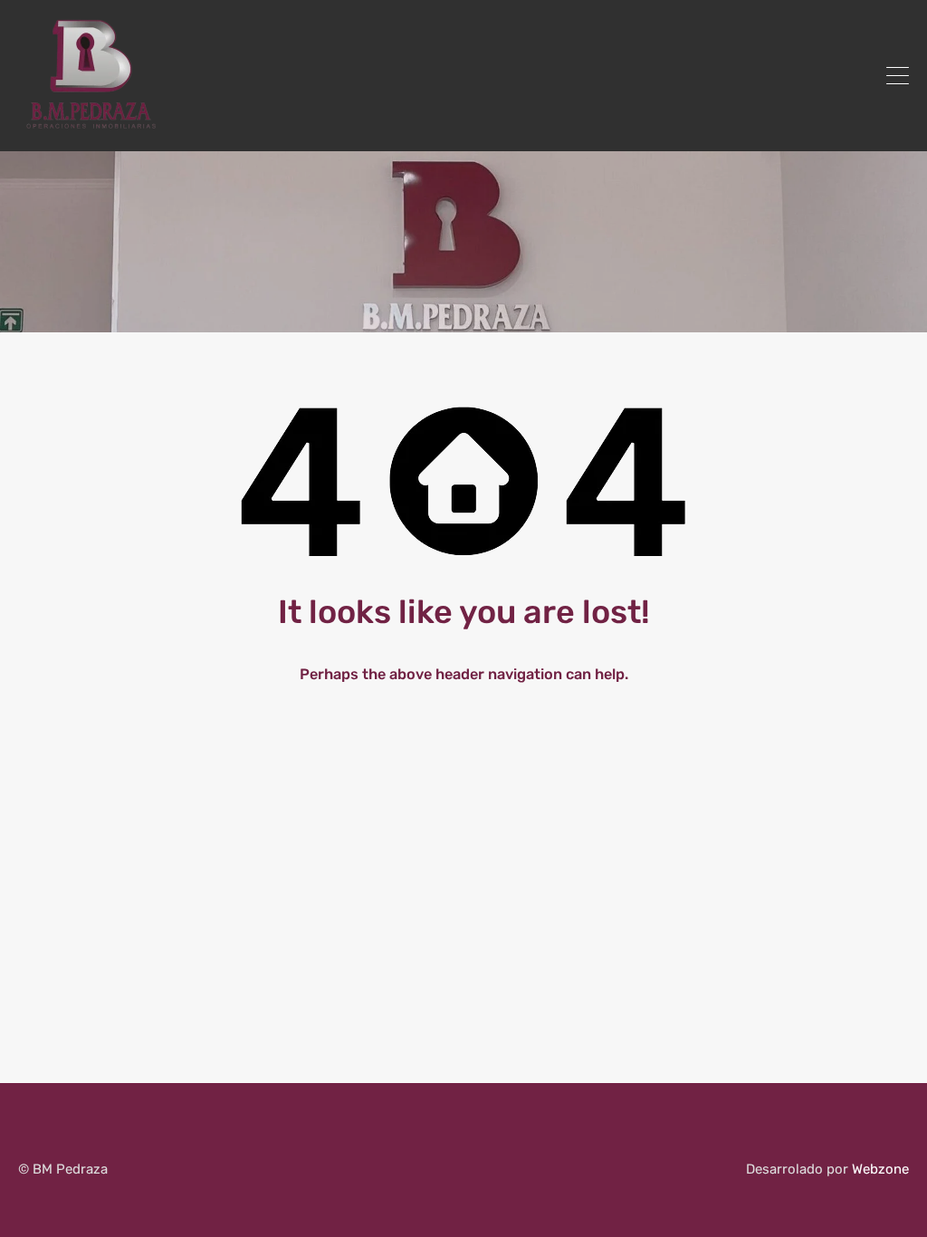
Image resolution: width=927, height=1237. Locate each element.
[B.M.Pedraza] (89, 129)
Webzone (880, 1169)
